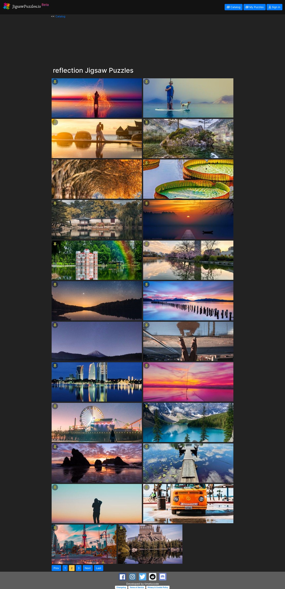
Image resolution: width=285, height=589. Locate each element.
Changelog (121, 587)
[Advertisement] (142, 41)
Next (88, 568)
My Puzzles (256, 7)
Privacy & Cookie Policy (158, 587)
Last (98, 568)
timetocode (151, 583)
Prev (56, 568)
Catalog (235, 7)
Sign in (275, 7)
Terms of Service (137, 587)
